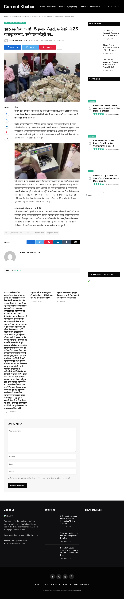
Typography (72, 7)
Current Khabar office (19, 40)
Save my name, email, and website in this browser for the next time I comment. (40, 478)
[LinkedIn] (6, 126)
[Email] (6, 138)
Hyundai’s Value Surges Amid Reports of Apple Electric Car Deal (69, 551)
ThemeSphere (75, 591)
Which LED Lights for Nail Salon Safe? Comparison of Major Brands (106, 178)
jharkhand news (17, 233)
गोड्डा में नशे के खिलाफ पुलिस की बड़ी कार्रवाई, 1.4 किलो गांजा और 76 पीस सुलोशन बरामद (42, 295)
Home (42, 7)
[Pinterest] (6, 132)
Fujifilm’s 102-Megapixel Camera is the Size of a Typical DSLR (110, 63)
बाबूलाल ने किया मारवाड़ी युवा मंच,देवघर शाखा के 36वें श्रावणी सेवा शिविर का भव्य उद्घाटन (68, 295)
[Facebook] (6, 113)
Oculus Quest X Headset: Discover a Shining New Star (111, 33)
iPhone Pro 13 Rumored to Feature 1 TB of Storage (111, 47)
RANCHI (28, 233)
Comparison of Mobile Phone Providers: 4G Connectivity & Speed (103, 143)
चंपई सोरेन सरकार (52, 233)
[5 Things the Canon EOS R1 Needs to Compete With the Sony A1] (51, 519)
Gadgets (55, 584)
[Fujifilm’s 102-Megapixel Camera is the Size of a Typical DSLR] (94, 62)
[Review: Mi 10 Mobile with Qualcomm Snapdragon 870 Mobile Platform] (104, 93)
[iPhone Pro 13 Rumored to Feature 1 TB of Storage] (94, 48)
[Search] (119, 6)
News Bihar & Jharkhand (15, 23)
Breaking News (81, 584)
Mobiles (83, 7)
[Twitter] (6, 119)
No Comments (47, 40)
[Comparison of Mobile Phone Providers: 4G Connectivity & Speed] (104, 128)
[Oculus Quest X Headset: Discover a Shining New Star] (94, 33)
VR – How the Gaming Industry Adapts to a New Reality (69, 535)
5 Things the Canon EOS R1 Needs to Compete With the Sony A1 (68, 519)
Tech (61, 7)
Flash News (95, 7)
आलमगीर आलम (39, 233)
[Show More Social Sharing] (59, 47)
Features (51, 7)
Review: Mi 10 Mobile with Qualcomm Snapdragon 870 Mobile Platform (106, 108)
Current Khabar (113, 115)
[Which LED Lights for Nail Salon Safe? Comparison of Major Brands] (104, 163)
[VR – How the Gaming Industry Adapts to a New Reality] (51, 536)
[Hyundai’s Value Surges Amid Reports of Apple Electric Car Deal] (51, 551)
